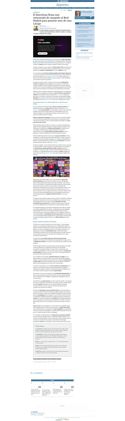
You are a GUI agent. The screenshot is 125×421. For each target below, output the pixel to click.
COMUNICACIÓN (74, 7)
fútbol (35, 358)
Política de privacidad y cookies (72, 417)
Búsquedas (61, 417)
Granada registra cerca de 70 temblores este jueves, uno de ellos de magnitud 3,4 (85, 45)
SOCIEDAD (62, 7)
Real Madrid (53, 358)
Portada (46, 417)
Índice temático (53, 417)
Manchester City (48, 99)
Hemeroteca (49, 417)
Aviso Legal (78, 417)
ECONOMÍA (56, 7)
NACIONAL (38, 7)
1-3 (57, 94)
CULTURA (51, 7)
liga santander (44, 358)
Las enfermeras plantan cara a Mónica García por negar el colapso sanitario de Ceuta (84, 53)
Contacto (65, 418)
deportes (62, 4)
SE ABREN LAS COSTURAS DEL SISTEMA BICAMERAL (86, 12)
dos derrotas (55, 76)
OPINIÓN (32, 7)
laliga (49, 358)
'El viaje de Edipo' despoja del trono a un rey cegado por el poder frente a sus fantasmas (46, 392)
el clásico (38, 358)
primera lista (49, 153)
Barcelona (59, 358)
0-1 (59, 94)
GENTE (80, 7)
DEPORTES (67, 7)
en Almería (54, 142)
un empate (48, 76)
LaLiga (36, 61)
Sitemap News (58, 417)
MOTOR (84, 7)
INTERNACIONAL (44, 7)
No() (55, 361)
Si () (50, 361)
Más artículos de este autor (44, 26)
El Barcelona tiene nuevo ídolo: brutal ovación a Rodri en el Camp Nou (57, 391)
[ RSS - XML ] (66, 417)
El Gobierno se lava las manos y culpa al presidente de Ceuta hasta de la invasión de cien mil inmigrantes (84, 57)
